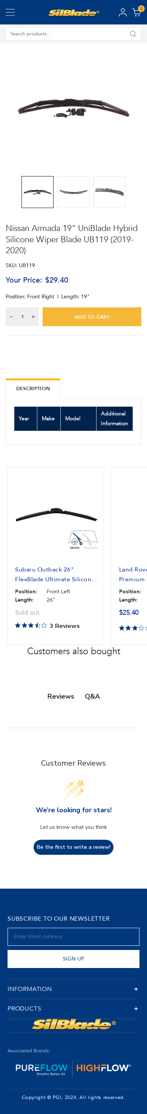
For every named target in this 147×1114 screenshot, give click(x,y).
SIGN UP (73, 958)
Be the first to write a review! (73, 847)
